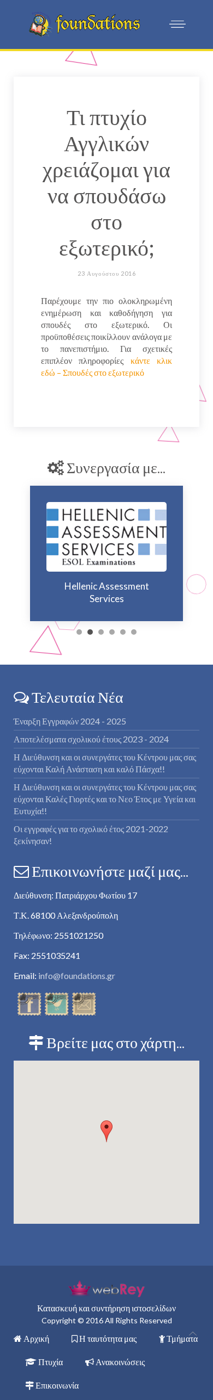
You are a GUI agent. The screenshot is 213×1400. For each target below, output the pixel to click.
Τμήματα (181, 1338)
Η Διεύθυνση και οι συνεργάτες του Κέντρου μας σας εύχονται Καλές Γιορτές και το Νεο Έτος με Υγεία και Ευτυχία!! (105, 799)
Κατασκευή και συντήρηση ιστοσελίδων (106, 1308)
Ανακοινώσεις (119, 1361)
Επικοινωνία (56, 1385)
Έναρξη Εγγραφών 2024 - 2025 (70, 721)
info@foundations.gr (76, 975)
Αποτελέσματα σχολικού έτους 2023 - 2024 (91, 739)
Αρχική (35, 1338)
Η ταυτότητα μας (107, 1338)
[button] (106, 1131)
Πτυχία (50, 1361)
